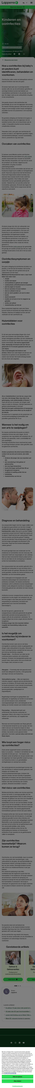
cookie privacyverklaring (10, 1073)
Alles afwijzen (17, 1081)
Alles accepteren (17, 1076)
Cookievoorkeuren (17, 1086)
